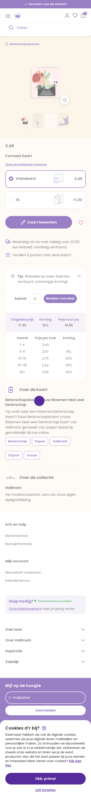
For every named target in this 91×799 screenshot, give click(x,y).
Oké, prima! (45, 778)
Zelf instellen (45, 790)
